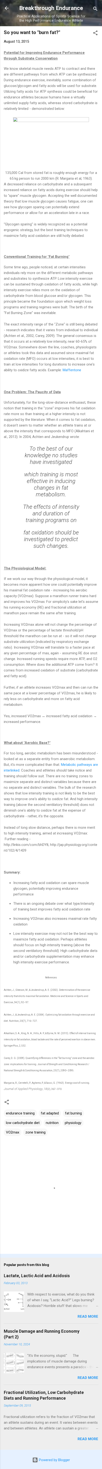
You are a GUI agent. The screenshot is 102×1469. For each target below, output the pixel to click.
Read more (88, 1316)
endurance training (20, 1113)
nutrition (52, 1123)
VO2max (12, 1132)
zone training (35, 1132)
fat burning (73, 1113)
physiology (73, 1123)
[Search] (95, 9)
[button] (95, 33)
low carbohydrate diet (23, 1123)
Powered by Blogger (54, 1460)
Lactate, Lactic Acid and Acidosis (37, 1275)
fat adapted (50, 1113)
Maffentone (72, 370)
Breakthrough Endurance (51, 8)
